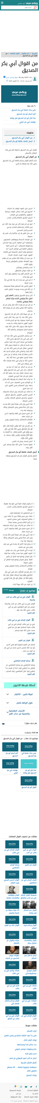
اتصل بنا (35, 1093)
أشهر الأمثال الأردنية (29, 1062)
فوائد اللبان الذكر (30, 1040)
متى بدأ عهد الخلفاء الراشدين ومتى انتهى (20, 1035)
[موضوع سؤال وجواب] (6, 590)
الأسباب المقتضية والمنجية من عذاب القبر (19, 712)
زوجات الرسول (31, 1075)
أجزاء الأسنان (32, 1031)
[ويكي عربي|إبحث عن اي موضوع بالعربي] (32, 3)
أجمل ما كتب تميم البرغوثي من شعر (23, 1058)
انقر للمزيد (31, 613)
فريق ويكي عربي (12, 77)
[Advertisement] (19, 32)
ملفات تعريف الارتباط (31, 1097)
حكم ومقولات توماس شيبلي (26, 1049)
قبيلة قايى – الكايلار (24, 694)
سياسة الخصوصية (15, 1090)
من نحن (18, 1093)
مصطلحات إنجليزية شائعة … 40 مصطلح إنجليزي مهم (22, 1069)
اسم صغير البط (31, 1053)
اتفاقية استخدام (32, 1090)
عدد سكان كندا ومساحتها (27, 1044)
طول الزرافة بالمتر (25, 703)
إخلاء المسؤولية (16, 1097)
